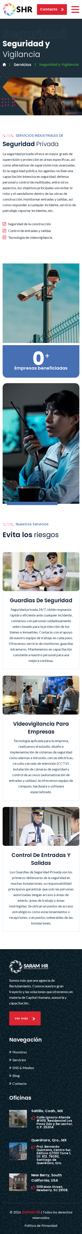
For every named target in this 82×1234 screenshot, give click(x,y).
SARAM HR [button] (31, 1212)
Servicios (22, 64)
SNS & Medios (23, 1068)
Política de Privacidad (41, 1226)
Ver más (23, 1018)
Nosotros (19, 1052)
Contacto (50, 9)
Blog (16, 1075)
